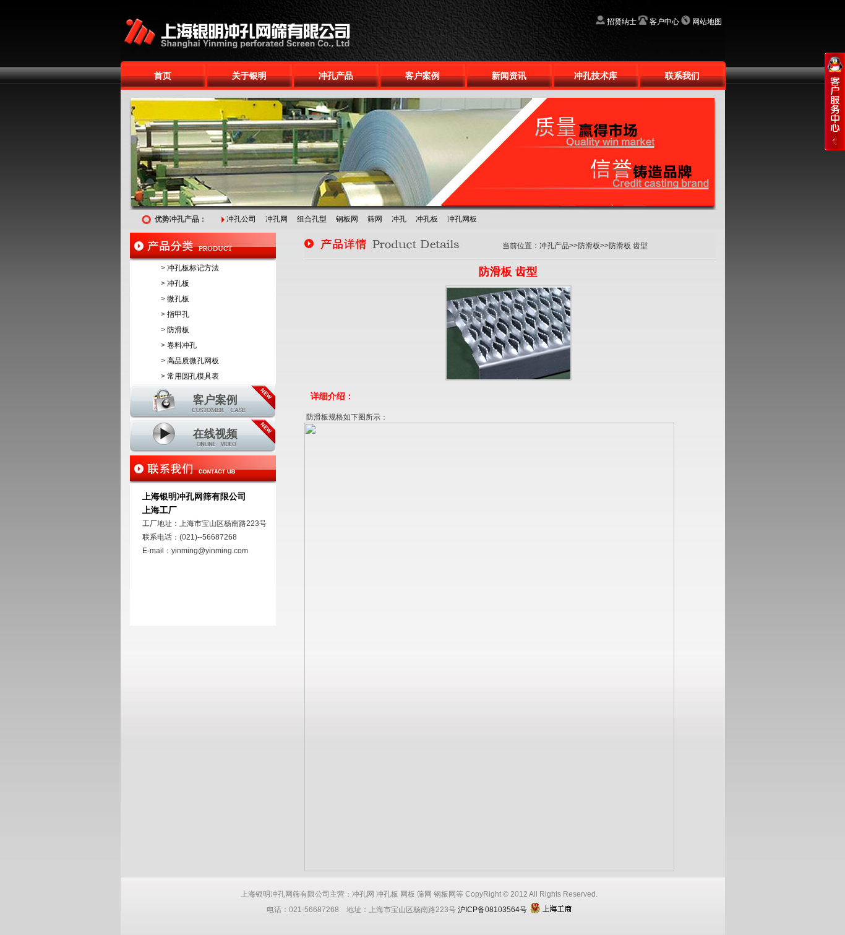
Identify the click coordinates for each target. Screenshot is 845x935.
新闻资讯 (509, 75)
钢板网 (347, 219)
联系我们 (682, 75)
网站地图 (707, 21)
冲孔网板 (462, 219)
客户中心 (664, 21)
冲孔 (399, 219)
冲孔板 (427, 219)
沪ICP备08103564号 (492, 909)
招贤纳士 (622, 21)
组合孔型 (312, 219)
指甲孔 (178, 314)
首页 (162, 75)
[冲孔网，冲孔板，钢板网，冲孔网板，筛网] (244, 4)
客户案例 (422, 75)
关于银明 (249, 75)
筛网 (374, 219)
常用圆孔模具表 (193, 376)
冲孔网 (276, 219)
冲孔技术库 (595, 75)
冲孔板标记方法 (193, 268)
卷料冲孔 (182, 345)
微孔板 (178, 299)
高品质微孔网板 (193, 360)
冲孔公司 (241, 219)
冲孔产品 (336, 75)
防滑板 (178, 329)
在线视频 (215, 434)
